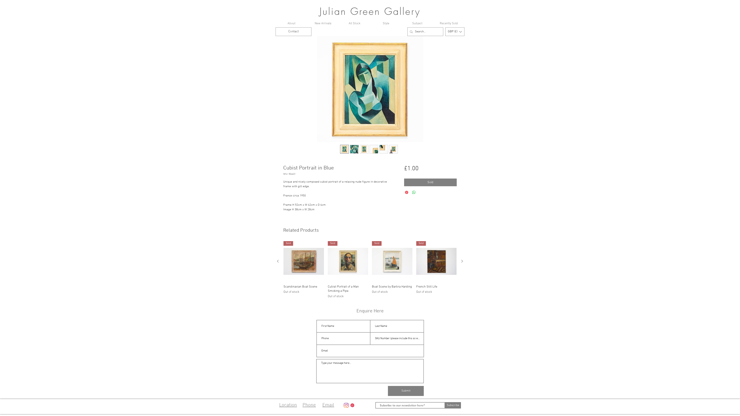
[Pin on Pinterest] (406, 192)
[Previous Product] (278, 261)
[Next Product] (462, 261)
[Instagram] (346, 405)
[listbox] (454, 31)
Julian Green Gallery (370, 11)
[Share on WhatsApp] (414, 192)
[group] (370, 270)
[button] (454, 31)
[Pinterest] (352, 405)
